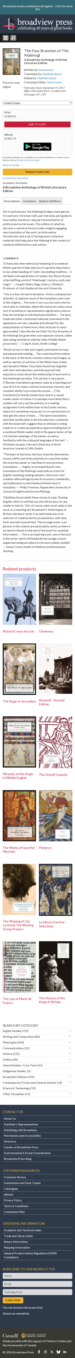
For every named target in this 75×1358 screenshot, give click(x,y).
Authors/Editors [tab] (50, 201)
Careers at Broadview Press (21, 1147)
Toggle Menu (6, 38)
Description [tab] (12, 201)
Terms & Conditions (16, 1206)
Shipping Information (17, 1247)
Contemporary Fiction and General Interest (29, 1082)
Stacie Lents (54, 82)
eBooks (8, 1194)
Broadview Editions (15, 1076)
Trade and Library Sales (18, 1236)
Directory (10, 1141)
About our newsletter (16, 1313)
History (7, 1053)
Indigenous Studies (15, 1071)
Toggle (69, 1030)
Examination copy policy (16, 178)
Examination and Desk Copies (22, 1183)
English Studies (12, 1030)
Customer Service (15, 1177)
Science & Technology (16, 1088)
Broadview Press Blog (17, 1158)
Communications (13, 1048)
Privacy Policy (13, 1200)
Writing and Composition (18, 1036)
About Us (10, 1118)
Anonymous (46, 69)
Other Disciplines (13, 1094)
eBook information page (28, 160)
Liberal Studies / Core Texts (20, 1065)
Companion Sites (14, 1211)
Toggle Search (13, 38)
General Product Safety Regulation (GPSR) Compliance (30, 1255)
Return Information (16, 1241)
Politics (7, 1059)
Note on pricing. (11, 165)
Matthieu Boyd (51, 74)
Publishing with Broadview (20, 1130)
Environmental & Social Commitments (27, 1153)
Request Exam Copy (37, 171)
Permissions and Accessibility (22, 1135)
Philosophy (10, 1042)
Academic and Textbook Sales (22, 1230)
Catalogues (11, 1188)
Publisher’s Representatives (21, 1124)
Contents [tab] (29, 201)
